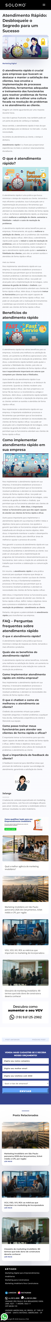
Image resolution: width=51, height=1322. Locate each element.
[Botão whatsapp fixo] (4, 1320)
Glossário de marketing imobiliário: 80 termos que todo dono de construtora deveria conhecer (23, 993)
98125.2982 (30, 1298)
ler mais (8, 1161)
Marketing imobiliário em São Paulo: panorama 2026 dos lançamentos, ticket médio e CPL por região (23, 910)
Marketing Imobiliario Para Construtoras (21, 1283)
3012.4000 (14, 1298)
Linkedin (13, 1292)
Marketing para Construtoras (17, 1280)
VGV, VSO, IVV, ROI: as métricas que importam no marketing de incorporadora (24, 951)
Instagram (26, 1292)
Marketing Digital (9, 63)
